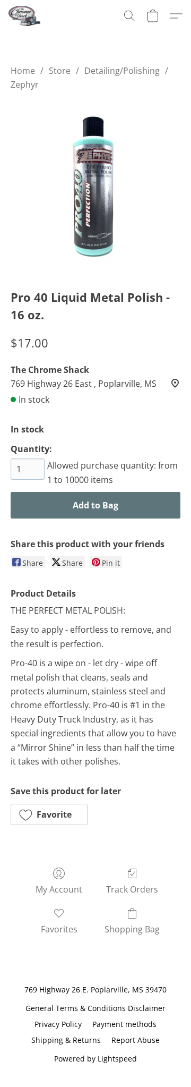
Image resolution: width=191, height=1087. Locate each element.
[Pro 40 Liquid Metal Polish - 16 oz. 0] (95, 188)
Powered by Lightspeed (95, 1059)
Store (60, 71)
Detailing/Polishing (122, 71)
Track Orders (132, 889)
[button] (25, 16)
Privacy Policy (58, 1024)
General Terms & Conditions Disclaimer (95, 1008)
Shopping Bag (132, 929)
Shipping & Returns (66, 1040)
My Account (59, 889)
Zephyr (25, 84)
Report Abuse (135, 1040)
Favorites (59, 929)
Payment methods (124, 1024)
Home (23, 71)
